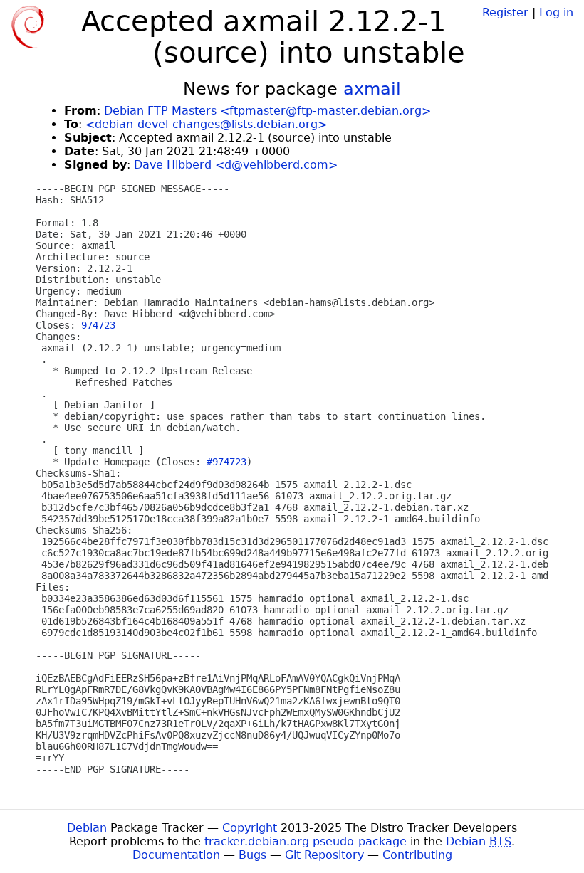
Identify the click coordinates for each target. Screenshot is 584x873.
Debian (87, 828)
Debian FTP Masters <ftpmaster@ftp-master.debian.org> (267, 110)
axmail (372, 89)
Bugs (252, 855)
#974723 (226, 461)
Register (505, 12)
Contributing (417, 855)
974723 (98, 325)
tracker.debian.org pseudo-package (305, 841)
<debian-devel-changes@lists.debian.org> (206, 124)
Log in (556, 12)
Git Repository (324, 855)
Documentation (176, 855)
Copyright (249, 828)
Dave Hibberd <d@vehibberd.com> (236, 164)
